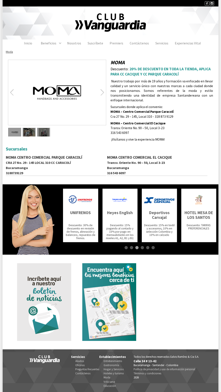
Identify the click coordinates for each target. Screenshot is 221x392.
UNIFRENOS (80, 212)
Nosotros (74, 43)
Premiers (116, 43)
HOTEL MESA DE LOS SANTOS (199, 215)
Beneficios (48, 43)
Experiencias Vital (188, 43)
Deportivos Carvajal (159, 215)
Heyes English (120, 212)
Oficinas (80, 365)
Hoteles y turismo (114, 373)
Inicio (28, 43)
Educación (110, 385)
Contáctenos (139, 43)
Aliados (79, 361)
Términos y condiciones (147, 373)
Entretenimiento (113, 361)
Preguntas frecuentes (87, 369)
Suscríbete (95, 43)
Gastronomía (111, 365)
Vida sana (109, 381)
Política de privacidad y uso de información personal (164, 369)
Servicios (161, 43)
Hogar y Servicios (114, 369)
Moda (9, 52)
